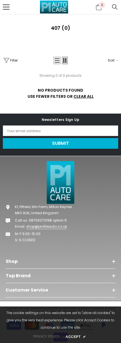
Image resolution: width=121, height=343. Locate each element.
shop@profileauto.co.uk (46, 226)
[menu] (6, 7)
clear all (83, 96)
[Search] (114, 7)
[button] (60, 28)
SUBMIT (60, 143)
